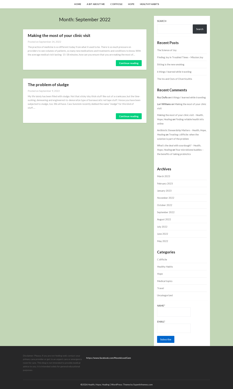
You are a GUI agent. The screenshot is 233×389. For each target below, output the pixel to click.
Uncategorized (165, 295)
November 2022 (165, 197)
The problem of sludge (48, 84)
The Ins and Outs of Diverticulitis (174, 78)
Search (161, 21)
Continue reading (129, 63)
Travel (160, 288)
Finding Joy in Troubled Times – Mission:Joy (180, 57)
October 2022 (164, 205)
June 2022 (162, 233)
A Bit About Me (96, 4)
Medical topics (164, 281)
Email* (161, 321)
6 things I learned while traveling (174, 71)
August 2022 (164, 219)
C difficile (116, 4)
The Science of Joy (167, 50)
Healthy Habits (149, 4)
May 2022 (162, 241)
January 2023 (164, 190)
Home (77, 4)
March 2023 (163, 176)
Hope (131, 4)
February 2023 (165, 183)
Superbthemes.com (143, 384)
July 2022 (162, 226)
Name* (161, 305)
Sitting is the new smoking (170, 64)
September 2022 (166, 212)
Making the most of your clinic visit (59, 35)
